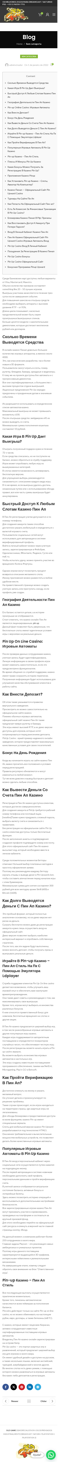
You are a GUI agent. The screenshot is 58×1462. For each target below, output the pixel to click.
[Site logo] (15, 14)
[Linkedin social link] (30, 1387)
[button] (51, 1455)
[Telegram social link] (38, 1387)
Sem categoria (33, 43)
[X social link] (13, 1387)
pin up (36, 623)
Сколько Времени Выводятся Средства (28, 82)
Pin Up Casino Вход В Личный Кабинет (27, 246)
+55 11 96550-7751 (16, 4)
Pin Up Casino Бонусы (19, 256)
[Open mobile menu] (54, 14)
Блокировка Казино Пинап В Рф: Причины (29, 217)
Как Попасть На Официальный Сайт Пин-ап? (31, 203)
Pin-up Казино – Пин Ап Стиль (23, 156)
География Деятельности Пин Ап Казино (29, 102)
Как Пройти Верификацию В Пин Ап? (27, 142)
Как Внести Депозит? (18, 112)
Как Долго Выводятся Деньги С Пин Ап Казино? (32, 128)
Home (20, 43)
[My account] (47, 14)
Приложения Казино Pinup (21, 175)
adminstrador (16, 65)
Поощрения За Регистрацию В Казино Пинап (31, 251)
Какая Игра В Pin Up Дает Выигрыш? (26, 88)
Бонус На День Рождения (21, 117)
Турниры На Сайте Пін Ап (21, 198)
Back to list (29, 1401)
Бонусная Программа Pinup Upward (26, 267)
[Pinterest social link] (22, 1387)
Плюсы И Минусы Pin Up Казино (24, 161)
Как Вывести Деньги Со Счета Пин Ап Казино (31, 123)
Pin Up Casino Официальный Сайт (25, 261)
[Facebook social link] (5, 1387)
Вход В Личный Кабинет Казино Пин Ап (28, 232)
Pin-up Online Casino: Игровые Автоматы (29, 107)
